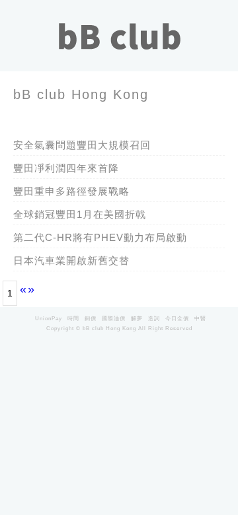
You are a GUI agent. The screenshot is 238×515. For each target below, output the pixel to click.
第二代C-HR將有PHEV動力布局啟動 (100, 237)
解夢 (137, 318)
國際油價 (114, 318)
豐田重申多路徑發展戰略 (71, 191)
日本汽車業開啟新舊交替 (71, 260)
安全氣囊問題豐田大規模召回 (82, 145)
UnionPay (48, 318)
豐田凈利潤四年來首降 (66, 168)
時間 (73, 318)
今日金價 (177, 318)
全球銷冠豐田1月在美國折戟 (79, 214)
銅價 (91, 318)
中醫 (200, 318)
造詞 (154, 318)
